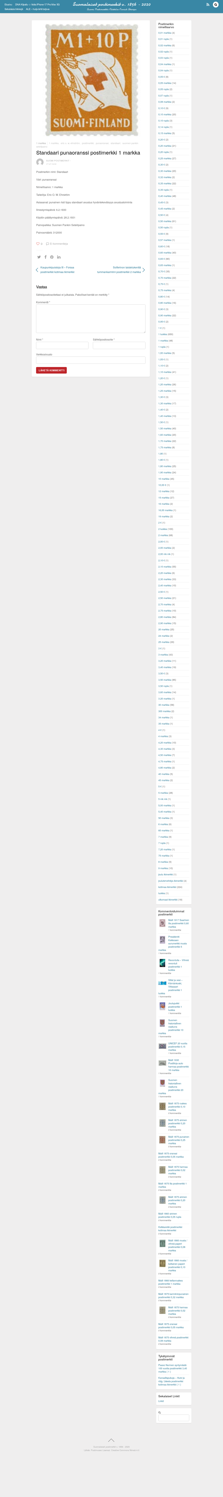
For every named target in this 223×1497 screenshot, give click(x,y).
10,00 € (162, 485)
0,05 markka (164, 83)
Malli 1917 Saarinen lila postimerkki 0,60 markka (178, 923)
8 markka (163, 861)
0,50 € (161, 215)
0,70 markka (164, 277)
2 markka (163, 535)
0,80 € (161, 296)
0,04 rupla (163, 70)
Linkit (161, 1401)
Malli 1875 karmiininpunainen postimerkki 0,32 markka (173, 1295)
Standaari (115, 143)
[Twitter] (39, 257)
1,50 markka (164, 428)
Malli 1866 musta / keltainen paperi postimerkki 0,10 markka (177, 1265)
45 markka (163, 780)
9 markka (163, 868)
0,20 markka (164, 145)
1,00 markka (164, 353)
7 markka (163, 836)
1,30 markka (164, 403)
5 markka (163, 792)
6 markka (163, 824)
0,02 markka (164, 45)
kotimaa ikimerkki (167, 887)
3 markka (163, 654)
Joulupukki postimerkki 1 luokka (175, 1006)
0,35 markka (164, 183)
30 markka (163, 704)
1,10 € (161, 365)
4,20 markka (164, 742)
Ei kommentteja (59, 243)
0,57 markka (164, 240)
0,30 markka (164, 171)
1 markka (41, 143)
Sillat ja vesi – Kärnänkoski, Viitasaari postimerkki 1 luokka (170, 986)
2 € (160, 522)
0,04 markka (164, 64)
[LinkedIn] (59, 257)
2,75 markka (164, 610)
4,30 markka (164, 748)
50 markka (163, 818)
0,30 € (161, 164)
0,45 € (161, 202)
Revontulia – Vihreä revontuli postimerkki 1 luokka (178, 965)
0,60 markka (164, 252)
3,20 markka (164, 660)
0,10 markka (164, 114)
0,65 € (161, 258)
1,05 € (161, 359)
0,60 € (161, 246)
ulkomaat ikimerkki (167, 899)
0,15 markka (164, 133)
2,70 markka (164, 604)
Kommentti (43, 302)
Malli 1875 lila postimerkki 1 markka (172, 1185)
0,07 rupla (163, 95)
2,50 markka (164, 598)
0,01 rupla (163, 39)
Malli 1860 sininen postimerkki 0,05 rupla (169, 1215)
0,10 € (161, 108)
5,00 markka (164, 805)
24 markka (163, 635)
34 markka (163, 717)
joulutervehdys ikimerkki (170, 880)
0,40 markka (164, 196)
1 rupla (162, 346)
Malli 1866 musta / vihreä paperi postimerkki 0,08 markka (177, 1245)
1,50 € (161, 422)
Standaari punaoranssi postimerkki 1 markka (88, 152)
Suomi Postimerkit (57, 160)
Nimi (39, 339)
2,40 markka (164, 585)
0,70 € (161, 271)
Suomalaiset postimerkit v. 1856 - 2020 (111, 1446)
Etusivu (8, 4)
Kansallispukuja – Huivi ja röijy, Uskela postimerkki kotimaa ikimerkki (171, 1381)
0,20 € (161, 139)
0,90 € (161, 309)
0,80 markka (164, 302)
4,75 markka (164, 761)
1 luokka (162, 334)
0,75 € (161, 284)
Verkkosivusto (44, 354)
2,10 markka (164, 566)
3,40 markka (164, 667)
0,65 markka (164, 265)
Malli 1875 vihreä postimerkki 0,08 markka (173, 1339)
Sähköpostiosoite (104, 339)
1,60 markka (164, 434)
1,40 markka (164, 416)
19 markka (163, 516)
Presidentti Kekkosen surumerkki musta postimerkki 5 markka (172, 943)
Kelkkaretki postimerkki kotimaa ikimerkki (170, 1228)
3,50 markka (164, 679)
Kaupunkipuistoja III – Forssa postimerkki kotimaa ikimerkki (57, 269)
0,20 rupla (163, 152)
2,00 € (161, 541)
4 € (160, 730)
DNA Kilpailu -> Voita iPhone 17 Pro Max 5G (37, 4)
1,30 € (161, 397)
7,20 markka (164, 849)
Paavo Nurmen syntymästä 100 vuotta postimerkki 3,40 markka (172, 1368)
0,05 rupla (163, 89)
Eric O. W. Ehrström (70, 143)
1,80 (160, 453)
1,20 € (161, 378)
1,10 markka (164, 372)
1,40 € (161, 409)
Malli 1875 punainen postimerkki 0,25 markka (178, 1140)
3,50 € (161, 673)
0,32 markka (164, 177)
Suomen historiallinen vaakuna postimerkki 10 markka (170, 1026)
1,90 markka (164, 472)
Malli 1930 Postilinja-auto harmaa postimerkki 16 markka (178, 1064)
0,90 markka (164, 315)
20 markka (163, 629)
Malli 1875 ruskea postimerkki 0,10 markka (177, 1107)
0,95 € (161, 321)
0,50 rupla (163, 227)
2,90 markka (164, 623)
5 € (160, 786)
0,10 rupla (163, 120)
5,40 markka (164, 811)
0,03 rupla (163, 57)
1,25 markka (164, 390)
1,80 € (161, 459)
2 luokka (162, 529)
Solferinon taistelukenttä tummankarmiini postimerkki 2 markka (117, 269)
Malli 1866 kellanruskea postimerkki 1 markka (170, 1282)
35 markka (163, 723)
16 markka (163, 503)
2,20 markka (164, 573)
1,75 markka (164, 447)
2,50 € (161, 591)
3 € (160, 648)
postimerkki (88, 143)
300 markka (164, 711)
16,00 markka (165, 510)
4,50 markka (164, 755)
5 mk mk (162, 799)
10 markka (163, 478)
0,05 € (161, 76)
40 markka (163, 774)
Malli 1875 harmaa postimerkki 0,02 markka (178, 1170)
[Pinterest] (52, 257)
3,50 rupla (163, 686)
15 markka (163, 497)
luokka (161, 893)
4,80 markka (164, 767)
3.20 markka (164, 698)
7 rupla (162, 843)
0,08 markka (164, 101)
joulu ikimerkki (165, 874)
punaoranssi (102, 143)
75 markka (163, 855)
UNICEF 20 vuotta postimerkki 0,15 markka (177, 1046)
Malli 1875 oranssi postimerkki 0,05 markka (171, 1155)
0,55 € (161, 233)
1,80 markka (164, 466)
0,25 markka (164, 158)
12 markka (163, 491)
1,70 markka (164, 441)
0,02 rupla (163, 51)
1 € (160, 328)
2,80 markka (164, 617)
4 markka (163, 736)
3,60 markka (164, 692)
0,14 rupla (163, 127)
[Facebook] (46, 257)
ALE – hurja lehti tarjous (38, 9)
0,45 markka (164, 208)
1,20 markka (164, 384)
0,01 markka (164, 32)
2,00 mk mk (164, 554)
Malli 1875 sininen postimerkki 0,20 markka (177, 1123)
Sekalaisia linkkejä (14, 9)
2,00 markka (164, 547)
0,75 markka (164, 290)
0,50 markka (164, 221)
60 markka (163, 830)
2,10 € (161, 560)
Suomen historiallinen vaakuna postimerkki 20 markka (170, 1086)
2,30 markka (164, 579)
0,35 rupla (163, 189)
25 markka (163, 642)
